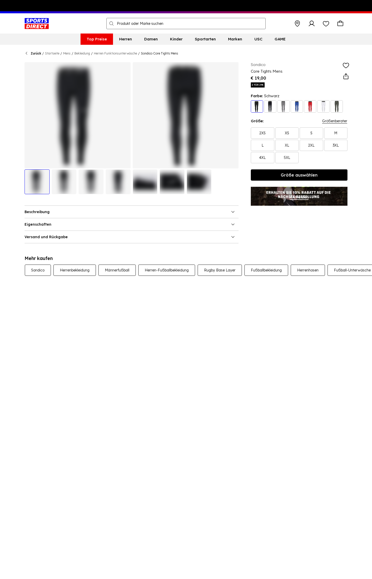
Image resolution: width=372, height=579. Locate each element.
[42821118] (297, 106)
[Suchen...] (111, 23)
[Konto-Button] (312, 23)
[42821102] (283, 106)
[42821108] (310, 106)
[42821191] (270, 106)
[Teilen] (346, 76)
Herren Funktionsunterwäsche (115, 53)
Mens (67, 53)
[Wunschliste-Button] (326, 23)
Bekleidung (82, 53)
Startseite (52, 53)
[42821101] (323, 106)
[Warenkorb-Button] (340, 23)
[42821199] (337, 106)
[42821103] (257, 106)
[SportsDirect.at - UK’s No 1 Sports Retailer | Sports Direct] (37, 23)
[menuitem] (97, 39)
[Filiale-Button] (297, 23)
